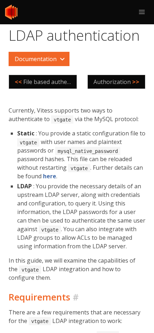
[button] (142, 12)
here (49, 176)
